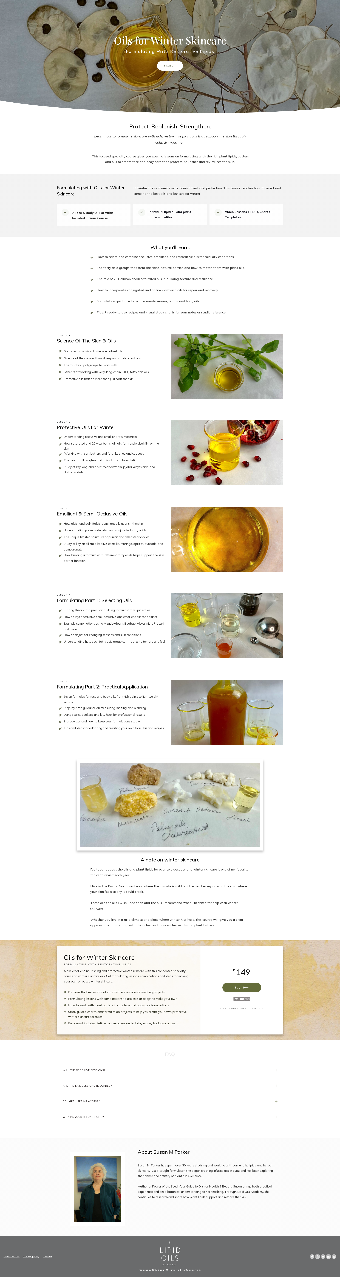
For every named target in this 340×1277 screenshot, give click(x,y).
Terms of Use (11, 1256)
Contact (47, 1256)
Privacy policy (31, 1256)
